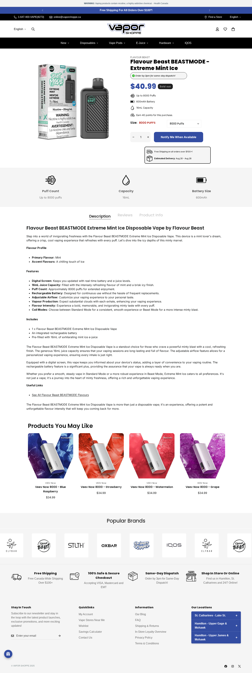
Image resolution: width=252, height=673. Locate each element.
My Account (86, 614)
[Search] (33, 29)
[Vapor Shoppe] (126, 29)
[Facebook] (225, 666)
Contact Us (85, 637)
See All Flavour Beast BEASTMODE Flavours (60, 395)
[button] (233, 29)
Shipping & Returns (147, 625)
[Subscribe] (57, 636)
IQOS (188, 43)
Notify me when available (178, 137)
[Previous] (42, 10)
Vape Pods (115, 43)
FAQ (138, 620)
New (63, 43)
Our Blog (140, 614)
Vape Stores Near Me (92, 620)
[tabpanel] (126, 320)
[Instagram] (232, 666)
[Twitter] (239, 666)
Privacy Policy (143, 637)
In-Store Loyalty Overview (150, 631)
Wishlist (83, 625)
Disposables (87, 43)
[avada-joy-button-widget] (8, 654)
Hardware (165, 43)
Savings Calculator (90, 631)
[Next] (209, 10)
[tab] (100, 215)
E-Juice (140, 43)
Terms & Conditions (147, 643)
